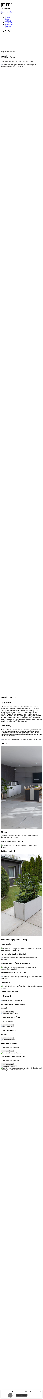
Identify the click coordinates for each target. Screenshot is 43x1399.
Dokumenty (9, 22)
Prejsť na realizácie (7, 1011)
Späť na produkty (21, 1395)
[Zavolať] (10, 1395)
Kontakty (8, 26)
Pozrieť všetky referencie (9, 1066)
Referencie (9, 24)
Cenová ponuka (6, 12)
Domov (7, 17)
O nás (7, 19)
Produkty (8, 21)
